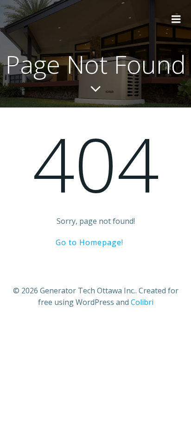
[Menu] (176, 19)
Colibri (142, 302)
